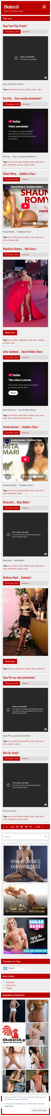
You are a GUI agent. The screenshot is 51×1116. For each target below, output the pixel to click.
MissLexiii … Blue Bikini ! (16, 502)
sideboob (12, 165)
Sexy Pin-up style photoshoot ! (19, 677)
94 (17, 826)
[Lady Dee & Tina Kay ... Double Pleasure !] (37, 1057)
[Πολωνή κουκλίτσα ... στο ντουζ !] (14, 1057)
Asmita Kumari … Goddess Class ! (21, 427)
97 (31, 826)
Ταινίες (9, 988)
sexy (34, 89)
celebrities (23, 340)
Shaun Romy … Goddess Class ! (19, 173)
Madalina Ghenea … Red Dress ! (20, 248)
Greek (10, 968)
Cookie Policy (8, 1106)
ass (9, 162)
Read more (10, 332)
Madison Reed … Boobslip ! (17, 577)
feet (16, 89)
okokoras (25, 32)
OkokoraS (11, 6)
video (39, 89)
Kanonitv (10, 982)
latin (35, 340)
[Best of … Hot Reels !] (14, 1034)
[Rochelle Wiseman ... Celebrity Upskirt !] (14, 1081)
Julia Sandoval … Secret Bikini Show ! (23, 351)
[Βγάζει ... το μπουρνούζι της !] (37, 1081)
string (19, 165)
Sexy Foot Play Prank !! (15, 25)
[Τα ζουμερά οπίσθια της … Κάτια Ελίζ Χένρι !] (37, 1011)
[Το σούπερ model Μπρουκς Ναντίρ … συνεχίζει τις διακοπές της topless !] (14, 1011)
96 (26, 826)
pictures (6, 343)
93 (12, 826)
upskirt (26, 165)
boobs (11, 89)
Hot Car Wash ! (11, 752)
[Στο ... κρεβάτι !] (37, 1034)
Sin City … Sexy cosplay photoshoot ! (22, 98)
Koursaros (11, 985)
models (28, 89)
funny (21, 89)
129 (38, 826)
